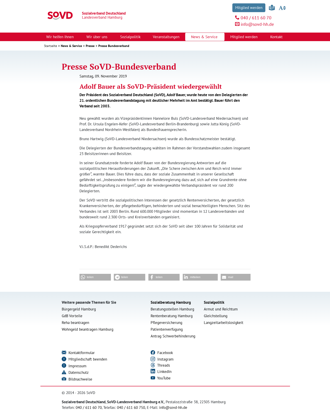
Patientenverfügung (167, 329)
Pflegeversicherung (166, 322)
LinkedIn (164, 371)
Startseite (50, 46)
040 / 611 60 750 (131, 407)
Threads (163, 365)
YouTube (163, 378)
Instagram (165, 359)
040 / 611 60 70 (256, 18)
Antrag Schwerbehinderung (173, 336)
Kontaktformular (81, 352)
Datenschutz (78, 372)
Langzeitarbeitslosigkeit (223, 322)
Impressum (76, 365)
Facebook (164, 352)
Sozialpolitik (214, 302)
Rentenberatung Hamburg (172, 315)
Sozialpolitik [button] (130, 36)
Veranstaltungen (166, 36)
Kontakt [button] (277, 36)
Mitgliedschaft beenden (87, 359)
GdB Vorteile (72, 315)
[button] (95, 277)
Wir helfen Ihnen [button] (60, 36)
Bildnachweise (79, 379)
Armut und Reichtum (221, 309)
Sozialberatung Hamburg (171, 302)
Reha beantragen (75, 322)
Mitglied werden (248, 7)
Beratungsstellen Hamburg (172, 309)
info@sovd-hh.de (257, 24)
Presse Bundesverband (113, 46)
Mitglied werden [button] (244, 36)
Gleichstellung (215, 315)
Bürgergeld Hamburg (79, 309)
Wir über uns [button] (97, 36)
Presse (90, 46)
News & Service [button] (205, 36)
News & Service (71, 46)
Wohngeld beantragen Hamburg (87, 329)
